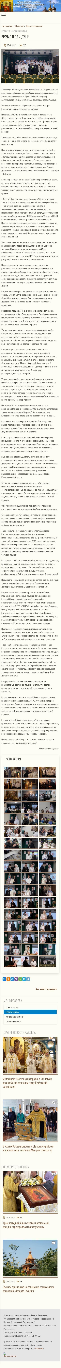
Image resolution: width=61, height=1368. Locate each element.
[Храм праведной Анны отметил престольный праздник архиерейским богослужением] (30, 1192)
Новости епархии (34, 26)
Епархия (39, 1348)
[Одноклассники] (8, 979)
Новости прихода (12, 1007)
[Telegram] (28, 979)
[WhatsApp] (20, 979)
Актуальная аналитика (14, 1016)
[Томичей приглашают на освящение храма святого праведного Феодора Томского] (30, 1258)
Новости (19, 26)
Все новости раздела (46, 989)
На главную (7, 26)
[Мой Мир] (12, 979)
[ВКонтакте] (4, 979)
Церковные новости (13, 1021)
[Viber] (16, 979)
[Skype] (24, 979)
